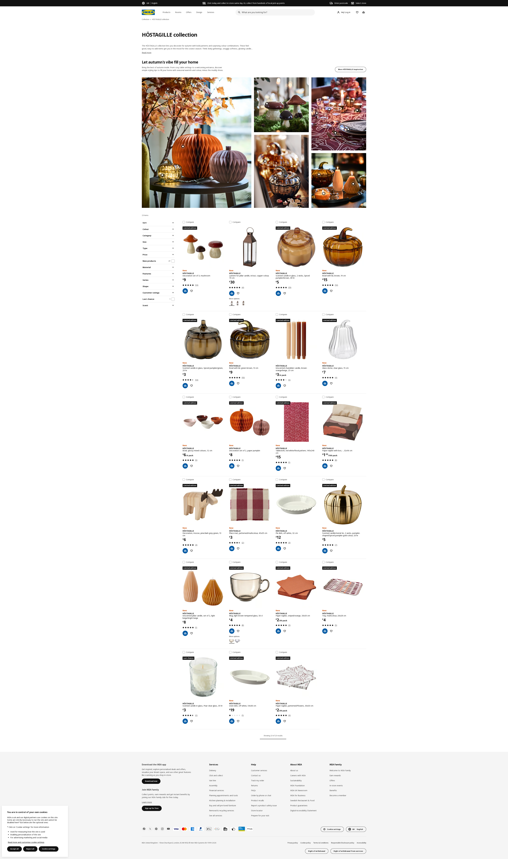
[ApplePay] (209, 829)
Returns (254, 785)
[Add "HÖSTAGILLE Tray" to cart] (325, 631)
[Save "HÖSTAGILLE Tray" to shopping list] (331, 631)
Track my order (257, 780)
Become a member (338, 795)
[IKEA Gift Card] (225, 829)
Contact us (256, 775)
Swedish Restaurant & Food (302, 800)
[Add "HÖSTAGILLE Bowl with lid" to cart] (325, 291)
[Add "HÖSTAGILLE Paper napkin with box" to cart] (325, 466)
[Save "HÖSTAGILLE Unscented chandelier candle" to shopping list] (284, 385)
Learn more (147, 802)
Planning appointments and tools (223, 795)
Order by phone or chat (261, 795)
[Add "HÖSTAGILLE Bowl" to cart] (185, 466)
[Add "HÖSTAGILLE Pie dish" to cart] (278, 548)
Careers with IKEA (298, 775)
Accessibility (361, 843)
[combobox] (274, 12)
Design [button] (199, 12)
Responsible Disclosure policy (342, 843)
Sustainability (296, 780)
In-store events (336, 785)
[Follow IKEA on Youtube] (168, 829)
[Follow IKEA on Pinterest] (156, 829)
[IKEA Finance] (233, 829)
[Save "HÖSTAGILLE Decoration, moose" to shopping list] (191, 550)
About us (294, 770)
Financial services (216, 790)
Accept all (14, 849)
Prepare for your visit (260, 815)
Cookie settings (48, 849)
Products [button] (166, 12)
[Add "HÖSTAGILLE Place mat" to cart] (231, 548)
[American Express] (192, 829)
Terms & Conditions (320, 843)
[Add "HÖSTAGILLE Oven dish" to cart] (231, 721)
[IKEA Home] (148, 12)
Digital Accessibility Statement (303, 810)
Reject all (30, 849)
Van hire (212, 780)
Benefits (333, 790)
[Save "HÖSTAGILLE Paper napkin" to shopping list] (284, 631)
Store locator (257, 810)
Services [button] (210, 12)
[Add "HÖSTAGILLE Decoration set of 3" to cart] (185, 291)
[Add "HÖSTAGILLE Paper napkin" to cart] (278, 631)
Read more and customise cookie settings (26, 842)
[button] (196, 142)
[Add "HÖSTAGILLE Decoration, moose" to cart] (185, 550)
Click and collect (216, 775)
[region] (35, 831)
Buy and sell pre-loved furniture (222, 805)
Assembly (213, 785)
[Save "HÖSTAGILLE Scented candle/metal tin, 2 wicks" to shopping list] (331, 550)
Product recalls (257, 800)
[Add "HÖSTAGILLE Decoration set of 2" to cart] (231, 466)
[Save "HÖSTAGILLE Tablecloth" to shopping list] (284, 468)
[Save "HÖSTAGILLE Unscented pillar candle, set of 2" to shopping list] (191, 633)
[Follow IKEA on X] (150, 829)
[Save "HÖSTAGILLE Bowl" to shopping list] (191, 466)
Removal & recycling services (221, 810)
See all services (215, 815)
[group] (183, 146)
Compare (190, 222)
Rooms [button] (178, 12)
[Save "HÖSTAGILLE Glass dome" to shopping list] (331, 383)
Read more (146, 52)
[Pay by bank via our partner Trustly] (250, 829)
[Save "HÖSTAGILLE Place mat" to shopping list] (238, 548)
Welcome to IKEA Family (340, 770)
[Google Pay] (217, 829)
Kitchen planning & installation (222, 800)
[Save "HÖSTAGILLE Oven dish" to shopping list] (238, 721)
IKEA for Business (297, 795)
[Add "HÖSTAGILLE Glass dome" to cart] (325, 383)
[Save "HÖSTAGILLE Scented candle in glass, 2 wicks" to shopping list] (284, 293)
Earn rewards (335, 775)
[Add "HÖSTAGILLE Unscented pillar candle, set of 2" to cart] (185, 633)
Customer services (259, 770)
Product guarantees (298, 805)
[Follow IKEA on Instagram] (162, 829)
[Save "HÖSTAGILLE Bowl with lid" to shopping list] (331, 291)
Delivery (212, 770)
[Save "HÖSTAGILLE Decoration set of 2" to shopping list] (238, 466)
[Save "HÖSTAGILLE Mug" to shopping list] (238, 631)
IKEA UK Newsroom (298, 790)
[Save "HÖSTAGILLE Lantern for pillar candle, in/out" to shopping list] (238, 293)
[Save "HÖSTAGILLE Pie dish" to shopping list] (284, 548)
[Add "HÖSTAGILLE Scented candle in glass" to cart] (185, 385)
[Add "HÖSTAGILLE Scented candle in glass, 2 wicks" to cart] (278, 293)
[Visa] (176, 829)
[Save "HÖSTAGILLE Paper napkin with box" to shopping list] (331, 466)
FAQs (253, 790)
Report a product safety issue (264, 805)
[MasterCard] (184, 829)
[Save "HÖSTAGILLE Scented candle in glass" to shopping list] (191, 385)
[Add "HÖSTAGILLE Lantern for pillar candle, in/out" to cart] (231, 293)
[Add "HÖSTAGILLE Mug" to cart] (231, 631)
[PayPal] (200, 829)
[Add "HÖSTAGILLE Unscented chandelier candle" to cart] (278, 385)
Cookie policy (305, 843)
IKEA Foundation (297, 785)
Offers (332, 780)
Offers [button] (188, 12)
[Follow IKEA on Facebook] (144, 829)
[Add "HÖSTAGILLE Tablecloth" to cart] (278, 468)
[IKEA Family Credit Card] (241, 829)
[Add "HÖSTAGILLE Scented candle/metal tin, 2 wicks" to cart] (325, 550)
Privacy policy (293, 843)
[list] (254, 142)
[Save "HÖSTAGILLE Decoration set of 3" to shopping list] (191, 291)
